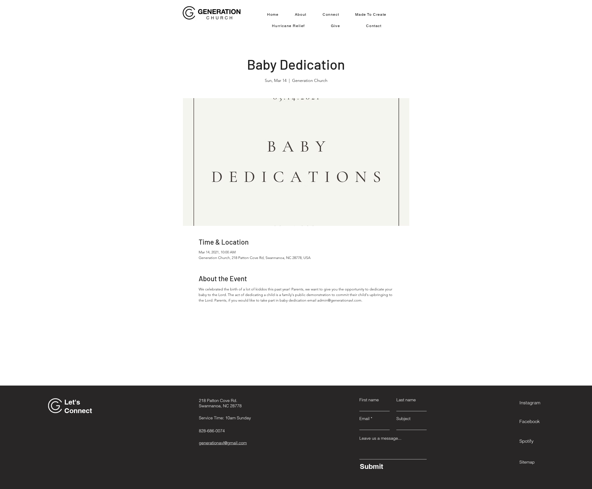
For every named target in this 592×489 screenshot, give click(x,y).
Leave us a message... (380, 438)
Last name (406, 400)
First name (369, 400)
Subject (403, 419)
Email (364, 419)
